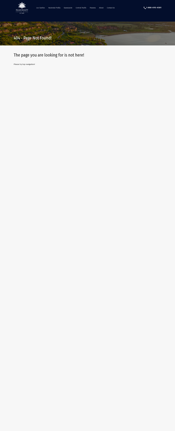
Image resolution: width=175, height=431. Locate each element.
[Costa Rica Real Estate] (22, 13)
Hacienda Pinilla (54, 8)
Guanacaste (68, 8)
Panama (93, 8)
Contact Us (111, 8)
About (101, 8)
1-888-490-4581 (153, 8)
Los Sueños (40, 8)
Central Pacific (81, 8)
